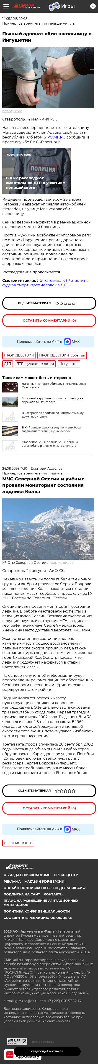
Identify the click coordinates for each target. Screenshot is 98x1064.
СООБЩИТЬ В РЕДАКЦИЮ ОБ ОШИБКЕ (38, 918)
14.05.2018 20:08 (14, 19)
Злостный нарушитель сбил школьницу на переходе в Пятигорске (52, 400)
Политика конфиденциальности (37, 911)
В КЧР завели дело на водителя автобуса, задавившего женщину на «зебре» (51, 429)
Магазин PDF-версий (44, 881)
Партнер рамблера (43, 1042)
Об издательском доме (27, 875)
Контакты (53, 894)
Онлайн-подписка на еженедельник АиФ (44, 888)
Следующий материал (47, 1051)
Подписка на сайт (22, 894)
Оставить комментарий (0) (49, 320)
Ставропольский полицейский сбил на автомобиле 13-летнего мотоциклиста (50, 443)
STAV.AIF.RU (55, 137)
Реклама (12, 881)
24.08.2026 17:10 (14, 469)
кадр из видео (61, 563)
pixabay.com (12, 111)
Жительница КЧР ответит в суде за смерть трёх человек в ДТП (45, 282)
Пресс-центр (66, 875)
